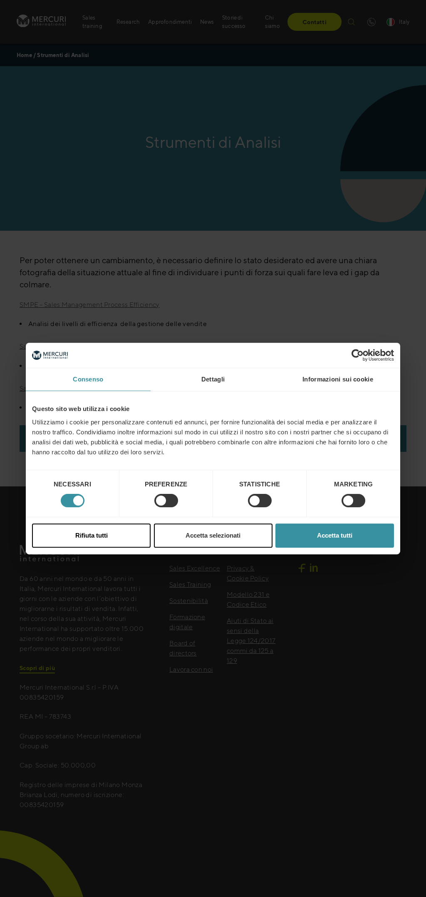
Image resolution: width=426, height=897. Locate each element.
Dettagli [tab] (213, 379)
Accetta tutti (334, 535)
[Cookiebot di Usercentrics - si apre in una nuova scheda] (357, 355)
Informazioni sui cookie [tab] (337, 379)
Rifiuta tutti (91, 535)
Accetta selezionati (213, 535)
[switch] (166, 500)
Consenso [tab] (88, 379)
